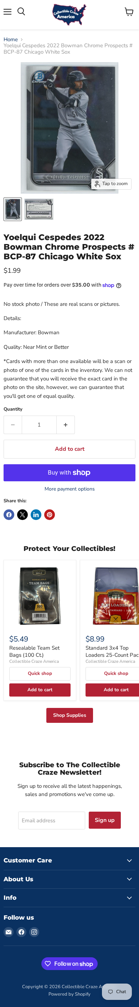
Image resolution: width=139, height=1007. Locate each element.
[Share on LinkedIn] (36, 514)
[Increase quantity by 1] (66, 425)
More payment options (70, 489)
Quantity (13, 409)
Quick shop (40, 673)
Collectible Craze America (34, 661)
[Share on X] (22, 514)
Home (11, 40)
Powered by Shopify (69, 994)
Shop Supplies (69, 715)
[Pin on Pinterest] (49, 514)
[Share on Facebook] (9, 514)
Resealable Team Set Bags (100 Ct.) (34, 651)
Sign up (105, 820)
